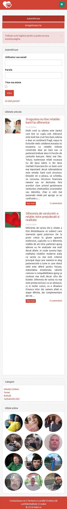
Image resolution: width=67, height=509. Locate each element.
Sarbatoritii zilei (12, 399)
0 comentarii (56, 300)
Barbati (7, 395)
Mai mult (31, 203)
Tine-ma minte (13, 82)
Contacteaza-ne (17, 500)
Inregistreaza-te (33, 25)
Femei (7, 392)
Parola (8, 70)
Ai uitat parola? (12, 101)
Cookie (42, 504)
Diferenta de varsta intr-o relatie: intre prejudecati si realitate (42, 216)
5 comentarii (56, 203)
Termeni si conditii (36, 500)
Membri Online (11, 389)
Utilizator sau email (15, 57)
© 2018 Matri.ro (33, 507)
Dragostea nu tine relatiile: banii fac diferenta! (43, 121)
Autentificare (33, 18)
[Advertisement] (33, 338)
